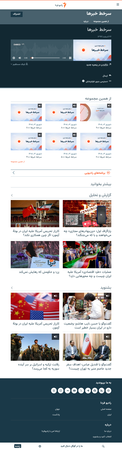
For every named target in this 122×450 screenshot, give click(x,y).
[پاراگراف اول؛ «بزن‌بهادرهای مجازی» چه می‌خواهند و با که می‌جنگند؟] (87, 213)
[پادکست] (39, 446)
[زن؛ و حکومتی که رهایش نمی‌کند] (35, 254)
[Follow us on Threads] (54, 390)
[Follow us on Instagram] (61, 390)
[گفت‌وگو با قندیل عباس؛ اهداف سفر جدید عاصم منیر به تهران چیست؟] (87, 347)
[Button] (107, 76)
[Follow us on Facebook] (95, 390)
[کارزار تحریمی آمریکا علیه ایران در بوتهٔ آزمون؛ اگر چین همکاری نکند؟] (35, 213)
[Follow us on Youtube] (74, 390)
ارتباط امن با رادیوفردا (51, 431)
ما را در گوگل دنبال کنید (72, 446)
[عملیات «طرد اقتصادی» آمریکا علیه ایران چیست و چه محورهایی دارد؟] (87, 254)
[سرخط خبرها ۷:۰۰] (26, 112)
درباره (86, 21)
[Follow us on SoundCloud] (67, 390)
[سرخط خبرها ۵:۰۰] (60, 141)
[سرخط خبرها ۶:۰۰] (95, 141)
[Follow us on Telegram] (88, 390)
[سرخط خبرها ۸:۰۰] (60, 112)
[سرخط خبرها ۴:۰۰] (26, 141)
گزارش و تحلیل (100, 195)
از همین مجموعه (101, 21)
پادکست (56, 415)
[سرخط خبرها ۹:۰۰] (95, 112)
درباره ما (107, 431)
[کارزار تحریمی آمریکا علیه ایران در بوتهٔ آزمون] (35, 306)
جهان (57, 409)
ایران (109, 415)
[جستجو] (103, 446)
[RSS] (101, 390)
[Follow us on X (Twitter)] (81, 390)
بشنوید (105, 288)
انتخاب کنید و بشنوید (102, 436)
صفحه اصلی (106, 409)
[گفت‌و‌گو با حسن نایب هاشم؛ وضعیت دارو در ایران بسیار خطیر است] (87, 306)
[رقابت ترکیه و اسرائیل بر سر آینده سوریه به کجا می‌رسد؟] (35, 347)
